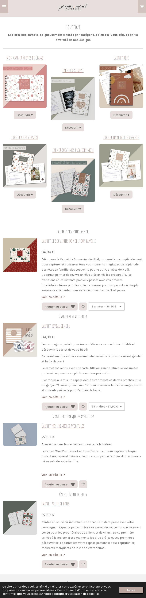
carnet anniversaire (24, 137)
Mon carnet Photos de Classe (24, 58)
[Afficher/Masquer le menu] (4, 6)
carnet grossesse (73, 70)
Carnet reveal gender (56, 326)
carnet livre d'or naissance (121, 137)
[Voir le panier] (142, 6)
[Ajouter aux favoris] (83, 307)
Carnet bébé (121, 58)
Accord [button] (131, 590)
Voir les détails (52, 297)
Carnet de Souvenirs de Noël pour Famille (69, 241)
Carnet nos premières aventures (63, 426)
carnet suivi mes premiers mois (73, 150)
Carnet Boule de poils (55, 504)
